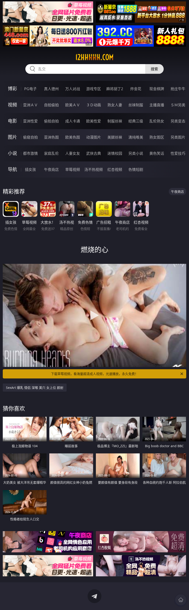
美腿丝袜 (114, 137)
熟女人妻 (114, 104)
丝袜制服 (135, 104)
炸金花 (135, 88)
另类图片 (178, 137)
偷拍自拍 (51, 121)
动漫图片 (93, 137)
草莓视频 (72, 169)
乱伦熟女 (156, 121)
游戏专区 (93, 88)
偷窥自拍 (30, 137)
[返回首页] (180, 599)
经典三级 (135, 121)
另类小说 (135, 153)
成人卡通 (72, 121)
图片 (12, 137)
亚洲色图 (51, 137)
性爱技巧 (178, 153)
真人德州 (51, 88)
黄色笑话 (156, 153)
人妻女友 (72, 153)
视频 (12, 105)
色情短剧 (135, 169)
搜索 (154, 68)
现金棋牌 (156, 88)
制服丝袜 (114, 121)
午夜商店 (51, 169)
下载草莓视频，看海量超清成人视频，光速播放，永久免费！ (94, 374)
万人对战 (72, 88)
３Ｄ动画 (93, 104)
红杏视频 (114, 169)
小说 (12, 153)
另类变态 (178, 121)
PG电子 (30, 88)
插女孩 (30, 169)
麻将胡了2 (114, 88)
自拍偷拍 (51, 104)
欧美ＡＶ (72, 104)
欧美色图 (72, 137)
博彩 (12, 89)
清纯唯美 (135, 137)
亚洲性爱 (30, 121)
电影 (12, 121)
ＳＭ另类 (178, 104)
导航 (12, 169)
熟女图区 (156, 137)
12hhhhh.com (94, 57)
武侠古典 (93, 153)
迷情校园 (114, 153)
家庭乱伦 (51, 153)
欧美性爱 (93, 121)
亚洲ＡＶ (30, 104)
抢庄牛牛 (178, 88)
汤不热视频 (93, 169)
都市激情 (30, 153)
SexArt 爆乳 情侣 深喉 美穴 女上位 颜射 (34, 387)
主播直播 (156, 104)
